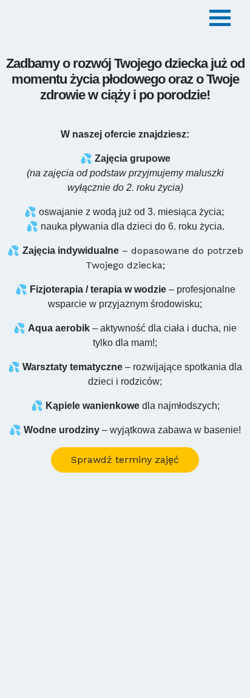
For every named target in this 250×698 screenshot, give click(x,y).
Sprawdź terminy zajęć (125, 459)
